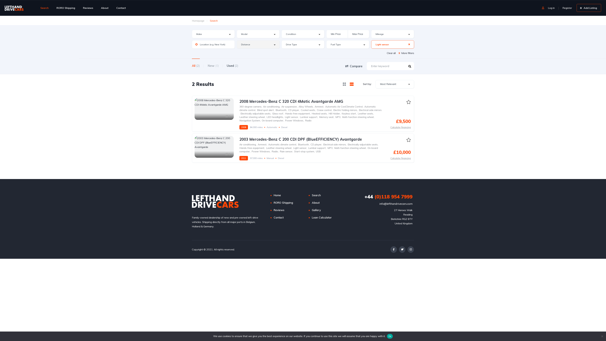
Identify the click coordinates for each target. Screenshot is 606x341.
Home (277, 195)
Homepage (198, 20)
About (104, 7)
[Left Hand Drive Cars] (19, 7)
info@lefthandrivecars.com (396, 203)
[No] (602, 336)
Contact (121, 7)
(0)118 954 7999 (389, 197)
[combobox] (213, 34)
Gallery (316, 210)
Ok (390, 336)
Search (44, 7)
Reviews (88, 7)
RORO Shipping (65, 7)
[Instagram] (410, 249)
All (196, 66)
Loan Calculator (322, 217)
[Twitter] (402, 249)
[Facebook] (393, 249)
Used (232, 66)
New (213, 66)
